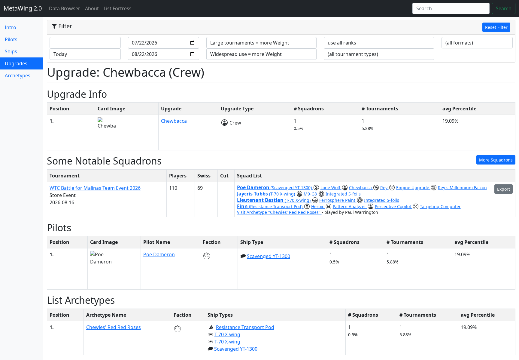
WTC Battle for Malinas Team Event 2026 (95, 188)
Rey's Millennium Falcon (462, 187)
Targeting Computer (440, 206)
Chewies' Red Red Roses (113, 327)
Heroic (318, 206)
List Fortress (118, 8)
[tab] (281, 27)
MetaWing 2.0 (23, 8)
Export (503, 189)
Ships (11, 51)
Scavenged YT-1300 (268, 256)
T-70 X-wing (227, 334)
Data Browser (66, 8)
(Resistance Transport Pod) (276, 206)
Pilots (11, 39)
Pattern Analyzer (350, 206)
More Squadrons (496, 160)
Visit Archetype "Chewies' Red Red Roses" (279, 212)
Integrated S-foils (343, 194)
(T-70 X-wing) (282, 194)
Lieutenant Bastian (261, 200)
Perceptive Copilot (393, 206)
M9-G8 (311, 194)
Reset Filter (496, 27)
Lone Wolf (330, 187)
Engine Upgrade (413, 187)
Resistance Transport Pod (245, 327)
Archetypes (17, 75)
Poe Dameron (254, 187)
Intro (10, 27)
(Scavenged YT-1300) (292, 187)
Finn (243, 206)
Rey (384, 187)
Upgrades (24, 63)
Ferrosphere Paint (338, 200)
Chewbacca (174, 121)
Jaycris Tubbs (253, 193)
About (92, 8)
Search (503, 8)
